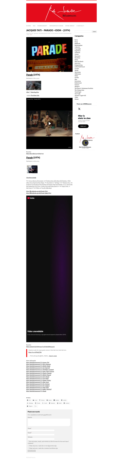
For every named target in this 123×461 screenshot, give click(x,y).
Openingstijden (56, 26)
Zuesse (77, 99)
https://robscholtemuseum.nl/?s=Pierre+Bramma (38, 364)
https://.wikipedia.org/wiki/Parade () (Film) (38, 193)
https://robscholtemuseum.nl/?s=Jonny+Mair (37, 388)
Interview (77, 63)
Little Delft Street (80, 67)
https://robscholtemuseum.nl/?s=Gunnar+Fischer (38, 380)
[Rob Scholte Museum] (61, 12)
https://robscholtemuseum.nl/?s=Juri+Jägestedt (38, 368)
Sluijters (77, 87)
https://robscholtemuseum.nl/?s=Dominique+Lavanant (40, 370)
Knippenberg (78, 65)
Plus (76, 79)
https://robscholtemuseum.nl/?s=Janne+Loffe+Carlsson (40, 371)
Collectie (77, 47)
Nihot (76, 76)
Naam (29, 428)
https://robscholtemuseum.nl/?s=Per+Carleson (38, 384)
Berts (76, 40)
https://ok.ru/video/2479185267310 (35, 154)
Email (29, 433)
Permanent (42, 26)
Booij (76, 42)
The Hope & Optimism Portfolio (84, 88)
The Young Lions (79, 90)
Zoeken (94, 31)
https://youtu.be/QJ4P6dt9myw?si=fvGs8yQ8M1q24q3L (40, 347)
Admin (36, 33)
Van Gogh (77, 94)
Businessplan (43, 33)
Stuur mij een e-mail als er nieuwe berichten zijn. (43, 448)
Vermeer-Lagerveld (80, 95)
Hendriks (77, 58)
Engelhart (78, 51)
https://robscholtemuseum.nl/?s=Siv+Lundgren (38, 386)
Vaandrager (78, 92)
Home (28, 26)
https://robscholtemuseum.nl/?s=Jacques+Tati (37, 363)
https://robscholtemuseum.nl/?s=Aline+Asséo (37, 382)
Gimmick (77, 53)
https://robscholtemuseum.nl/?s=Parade (36, 391)
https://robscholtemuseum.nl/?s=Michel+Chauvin (38, 375)
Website (30, 437)
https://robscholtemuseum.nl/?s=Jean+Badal (37, 379)
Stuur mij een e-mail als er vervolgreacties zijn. (43, 446)
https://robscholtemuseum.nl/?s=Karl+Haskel (37, 377)
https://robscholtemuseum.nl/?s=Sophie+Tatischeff (38, 389)
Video (28, 34)
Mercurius (78, 72)
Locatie (53, 33)
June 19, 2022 (53, 356)
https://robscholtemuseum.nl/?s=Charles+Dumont (38, 373)
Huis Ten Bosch (79, 61)
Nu (34, 26)
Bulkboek (77, 44)
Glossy (77, 54)
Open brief (69, 26)
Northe (77, 78)
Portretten (62, 33)
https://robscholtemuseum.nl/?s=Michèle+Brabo (38, 366)
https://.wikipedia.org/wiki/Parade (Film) (37, 191)
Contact (80, 26)
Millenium (78, 74)
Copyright (78, 49)
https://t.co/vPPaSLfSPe (35, 352)
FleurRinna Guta (35, 95)
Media (56, 33)
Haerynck (77, 56)
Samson (77, 85)
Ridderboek (68, 33)
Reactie (30, 417)
